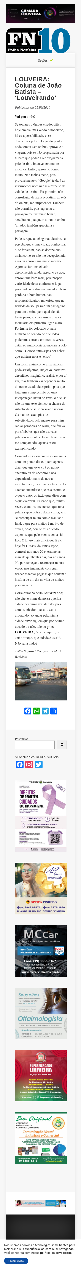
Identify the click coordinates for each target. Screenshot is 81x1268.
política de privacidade (55, 1253)
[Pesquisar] (62, 745)
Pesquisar (21, 738)
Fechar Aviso (16, 1261)
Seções (43, 60)
